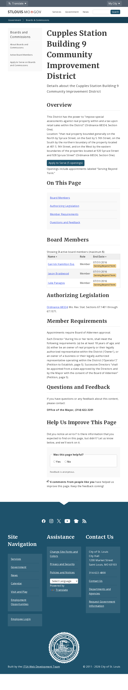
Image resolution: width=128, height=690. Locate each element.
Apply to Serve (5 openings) (66, 163)
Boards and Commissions (20, 34)
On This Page (64, 183)
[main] (64, 259)
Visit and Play (19, 591)
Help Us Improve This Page (81, 422)
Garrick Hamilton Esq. (61, 264)
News (86, 11)
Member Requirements (64, 214)
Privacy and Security (62, 564)
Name (51, 256)
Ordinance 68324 (57, 307)
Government (72, 11)
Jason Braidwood (58, 273)
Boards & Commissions (37, 20)
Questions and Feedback (65, 222)
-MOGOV (24, 11)
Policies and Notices (62, 572)
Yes (58, 461)
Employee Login (21, 619)
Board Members (60, 197)
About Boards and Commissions (19, 46)
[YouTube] (67, 521)
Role (83, 256)
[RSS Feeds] (84, 521)
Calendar (16, 583)
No (69, 461)
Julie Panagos (56, 283)
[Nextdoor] (76, 521)
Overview (59, 105)
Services (56, 11)
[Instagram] (51, 521)
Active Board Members (21, 54)
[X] (59, 521)
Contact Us (96, 581)
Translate (62, 590)
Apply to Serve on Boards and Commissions (23, 64)
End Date (99, 256)
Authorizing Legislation (64, 206)
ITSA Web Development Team (41, 666)
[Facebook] (44, 521)
